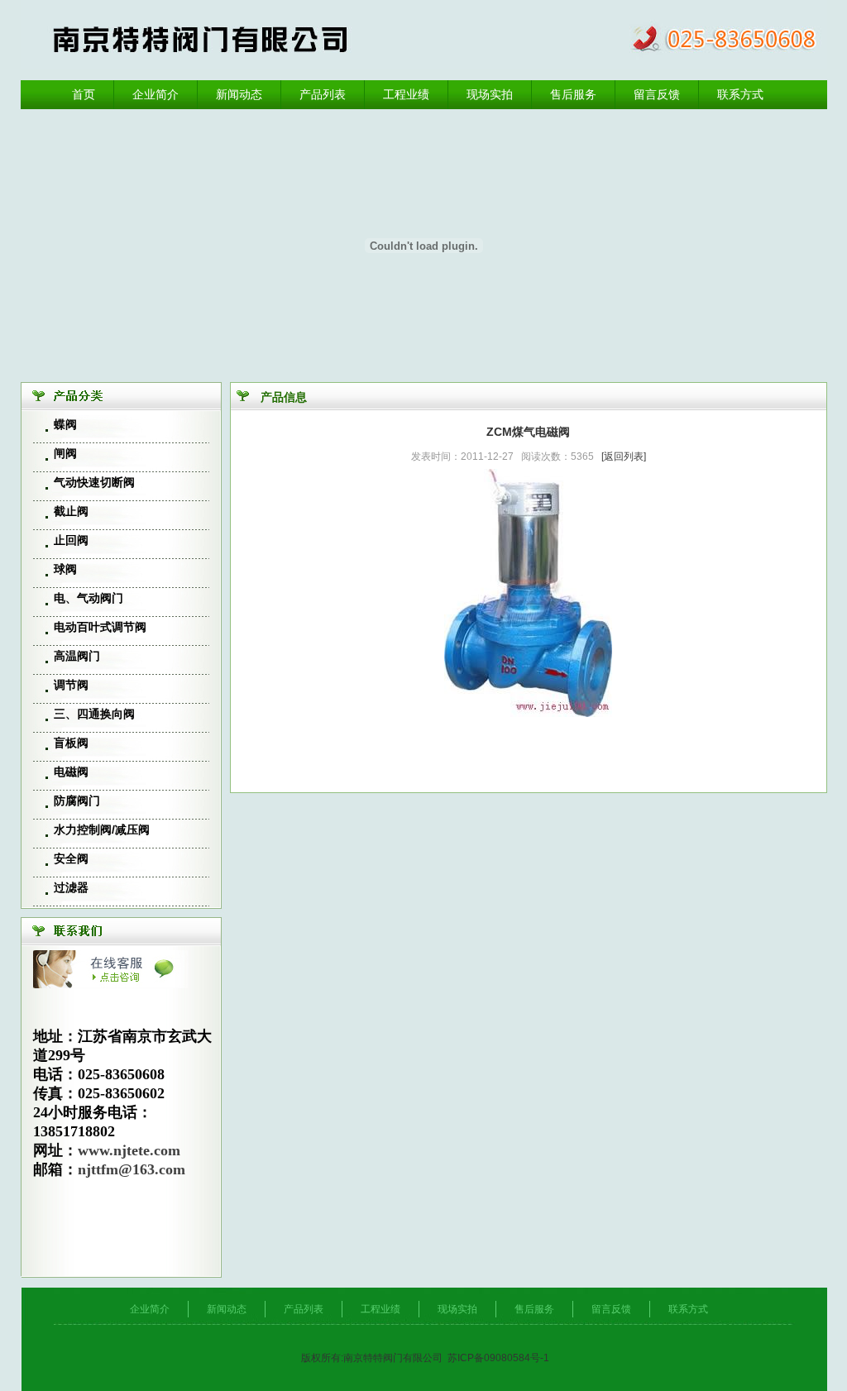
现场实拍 (490, 94)
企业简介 (155, 94)
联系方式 (740, 94)
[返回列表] (623, 456)
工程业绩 (406, 94)
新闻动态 (239, 94)
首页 (83, 94)
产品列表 (322, 94)
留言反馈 (657, 94)
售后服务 (573, 94)
